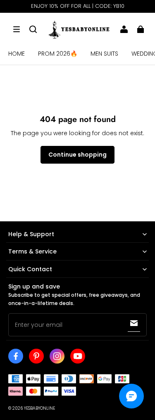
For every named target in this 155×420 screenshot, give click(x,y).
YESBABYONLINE (39, 408)
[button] (16, 29)
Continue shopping (77, 154)
